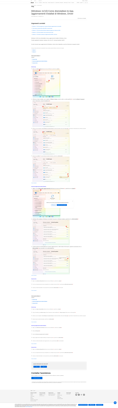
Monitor (31, 397)
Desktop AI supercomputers (34, 399)
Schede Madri (32, 396)
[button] (83, 1)
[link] (32, 2)
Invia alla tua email (82, 18)
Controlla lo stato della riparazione (42, 394)
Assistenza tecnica (41, 395)
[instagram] (84, 395)
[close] (72, 201)
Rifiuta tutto (92, 404)
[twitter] (81, 395)
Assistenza (35, 5)
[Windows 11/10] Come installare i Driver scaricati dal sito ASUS (42, 32)
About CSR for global (60, 398)
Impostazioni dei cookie (83, 404)
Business (86, 0)
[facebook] (79, 395)
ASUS (32, 5)
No (43, 366)
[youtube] (76, 395)
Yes (36, 366)
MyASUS (58, 396)
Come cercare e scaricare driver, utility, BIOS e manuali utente (42, 28)
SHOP (36, 2)
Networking (32, 398)
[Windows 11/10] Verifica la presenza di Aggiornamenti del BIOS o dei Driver (44, 34)
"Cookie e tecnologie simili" (28, 406)
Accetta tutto (99, 404)
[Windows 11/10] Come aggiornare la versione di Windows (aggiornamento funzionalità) (46, 26)
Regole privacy (59, 397)
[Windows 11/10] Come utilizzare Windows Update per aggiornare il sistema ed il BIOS (46, 30)
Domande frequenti (39, 5)
